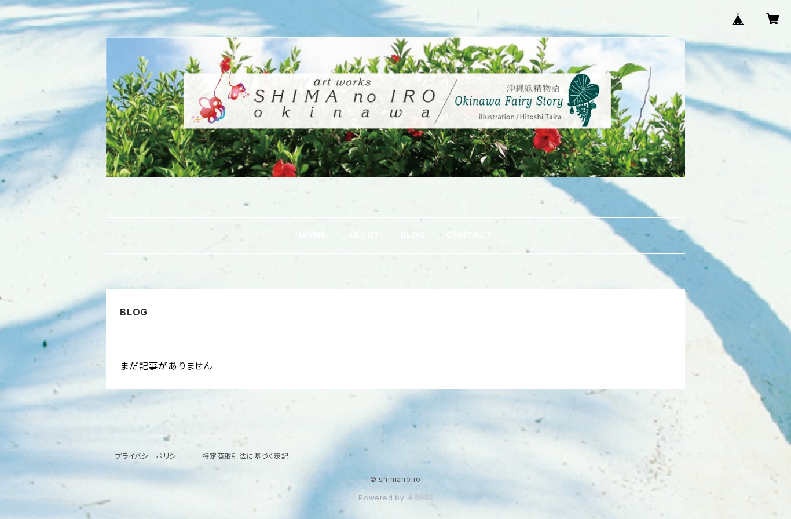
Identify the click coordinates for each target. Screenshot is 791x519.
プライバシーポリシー (149, 456)
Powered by (382, 497)
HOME (312, 235)
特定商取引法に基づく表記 (245, 456)
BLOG (413, 235)
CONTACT (469, 235)
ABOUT (363, 235)
